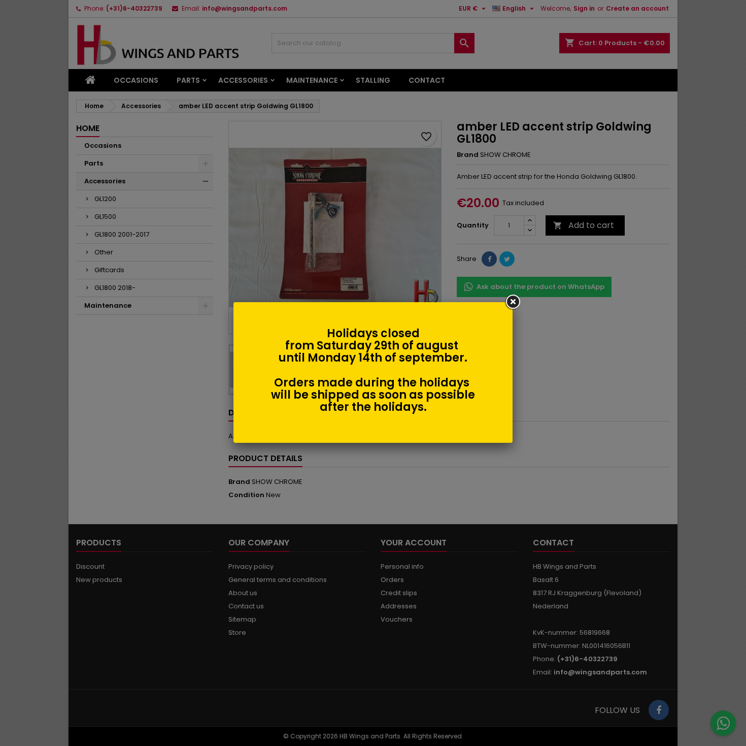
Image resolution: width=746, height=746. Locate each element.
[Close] (512, 302)
